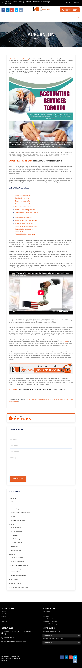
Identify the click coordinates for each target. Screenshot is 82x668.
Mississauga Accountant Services (26, 220)
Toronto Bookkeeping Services (25, 210)
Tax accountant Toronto (23, 207)
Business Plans (15, 572)
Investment (12, 554)
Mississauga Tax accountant (24, 223)
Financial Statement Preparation (20, 513)
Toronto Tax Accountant (23, 201)
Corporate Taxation (16, 531)
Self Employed (15, 535)
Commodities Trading (15, 583)
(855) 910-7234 (22, 419)
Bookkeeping (14, 505)
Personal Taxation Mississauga (25, 234)
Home (36, 38)
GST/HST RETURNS (16, 543)
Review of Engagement (18, 520)
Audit (12, 501)
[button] (70, 9)
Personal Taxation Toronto (23, 217)
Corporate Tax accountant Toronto (26, 213)
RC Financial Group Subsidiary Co (18, 565)
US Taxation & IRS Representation (19, 587)
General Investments (17, 557)
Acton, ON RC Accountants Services (54, 399)
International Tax (16, 550)
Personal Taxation (16, 527)
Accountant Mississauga (23, 195)
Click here (13, 389)
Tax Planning (14, 546)
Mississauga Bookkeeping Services (26, 226)
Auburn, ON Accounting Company (19, 59)
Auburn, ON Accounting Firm (20, 161)
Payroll (13, 516)
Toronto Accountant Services (24, 204)
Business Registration (17, 509)
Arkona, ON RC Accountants (34, 399)
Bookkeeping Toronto (22, 198)
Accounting (12, 498)
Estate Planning (15, 539)
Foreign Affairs (13, 579)
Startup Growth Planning (18, 575)
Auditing (65, 341)
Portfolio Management (17, 561)
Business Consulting (15, 569)
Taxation (11, 524)
